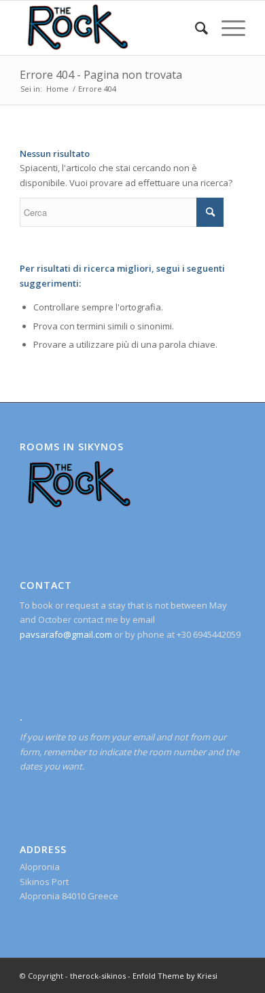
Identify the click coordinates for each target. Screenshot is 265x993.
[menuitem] (194, 28)
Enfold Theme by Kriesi (174, 976)
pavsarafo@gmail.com (66, 634)
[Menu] (226, 28)
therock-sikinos (98, 976)
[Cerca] (194, 28)
